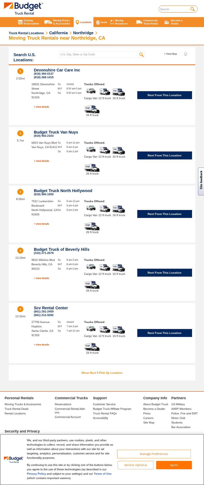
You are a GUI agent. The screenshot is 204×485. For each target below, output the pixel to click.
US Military (178, 404)
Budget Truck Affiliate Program (112, 408)
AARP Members (181, 408)
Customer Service (104, 404)
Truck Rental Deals (16, 408)
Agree (174, 465)
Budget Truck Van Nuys (56, 132)
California (58, 33)
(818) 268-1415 (44, 77)
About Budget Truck (155, 404)
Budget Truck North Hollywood (63, 190)
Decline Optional (135, 465)
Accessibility (100, 418)
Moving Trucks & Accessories (23, 404)
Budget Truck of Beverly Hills (61, 249)
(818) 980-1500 (44, 194)
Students (176, 422)
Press (146, 413)
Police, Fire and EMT (184, 413)
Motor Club (178, 418)
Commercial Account (68, 417)
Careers (148, 418)
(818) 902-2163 (44, 135)
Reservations (63, 404)
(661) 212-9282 (44, 315)
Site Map (148, 422)
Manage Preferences (154, 454)
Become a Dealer (154, 408)
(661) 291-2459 (44, 311)
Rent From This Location (164, 95)
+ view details (41, 106)
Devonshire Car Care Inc (57, 70)
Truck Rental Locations (26, 33)
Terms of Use (103, 473)
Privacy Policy (36, 473)
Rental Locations (15, 413)
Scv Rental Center (51, 308)
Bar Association (181, 427)
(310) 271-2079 (44, 253)
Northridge (83, 33)
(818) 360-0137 (44, 73)
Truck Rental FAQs (105, 413)
